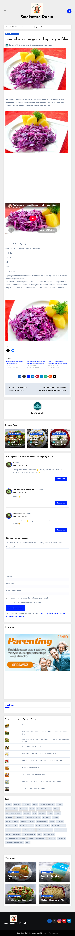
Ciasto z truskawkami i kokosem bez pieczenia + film (42, 760)
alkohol (8, 804)
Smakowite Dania (37, 17)
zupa (27, 842)
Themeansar (53, 933)
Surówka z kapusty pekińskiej (15, 838)
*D (14, 463)
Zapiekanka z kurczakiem (14, 842)
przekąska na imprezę (33, 817)
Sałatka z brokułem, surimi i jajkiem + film (37, 440)
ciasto (35, 804)
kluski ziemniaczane (43, 809)
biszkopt (26, 804)
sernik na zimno (60, 830)
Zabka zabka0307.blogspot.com (25, 489)
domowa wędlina (11, 809)
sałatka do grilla (11, 825)
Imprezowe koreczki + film (32, 747)
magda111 (15, 45)
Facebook (9, 705)
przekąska (19, 817)
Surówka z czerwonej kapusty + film (36, 39)
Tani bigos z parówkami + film (33, 774)
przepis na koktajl (12, 821)
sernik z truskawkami (13, 834)
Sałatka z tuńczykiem (45, 830)
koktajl (56, 809)
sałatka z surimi (29, 830)
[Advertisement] (37, 685)
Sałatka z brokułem (58, 825)
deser (59, 804)
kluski (32, 809)
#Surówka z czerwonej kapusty (42, 45)
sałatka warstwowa (26, 825)
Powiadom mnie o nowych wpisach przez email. (25, 602)
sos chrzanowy (49, 834)
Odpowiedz (61, 479)
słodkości (61, 838)
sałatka (60, 821)
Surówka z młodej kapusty (37, 838)
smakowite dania (29, 834)
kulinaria (26, 813)
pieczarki (9, 817)
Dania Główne (13, 872)
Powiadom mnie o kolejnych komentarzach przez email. (28, 598)
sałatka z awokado (42, 825)
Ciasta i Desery (47, 872)
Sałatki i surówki (12, 34)
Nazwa (9, 577)
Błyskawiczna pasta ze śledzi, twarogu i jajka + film (41, 781)
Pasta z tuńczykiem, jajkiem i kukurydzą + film (39, 753)
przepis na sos (42, 821)
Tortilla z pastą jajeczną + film (33, 788)
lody (34, 813)
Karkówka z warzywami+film (33, 725)
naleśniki (42, 813)
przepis (55, 817)
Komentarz (10, 547)
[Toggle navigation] (5, 11)
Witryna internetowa (13, 591)
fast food (23, 809)
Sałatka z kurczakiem (13, 830)
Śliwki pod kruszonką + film (52, 900)
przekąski (46, 817)
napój (50, 813)
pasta (57, 813)
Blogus (43, 933)
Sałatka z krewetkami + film (20, 900)
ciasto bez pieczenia (47, 804)
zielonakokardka (19, 514)
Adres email (11, 584)
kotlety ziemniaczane (13, 813)
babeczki (17, 804)
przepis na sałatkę (27, 821)
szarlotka (52, 838)
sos (39, 834)
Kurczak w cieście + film (31, 767)
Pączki (52, 821)
